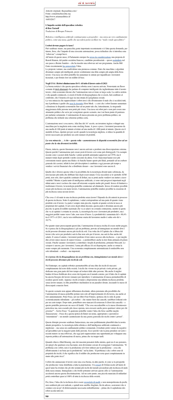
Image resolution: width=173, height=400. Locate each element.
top (47, 396)
